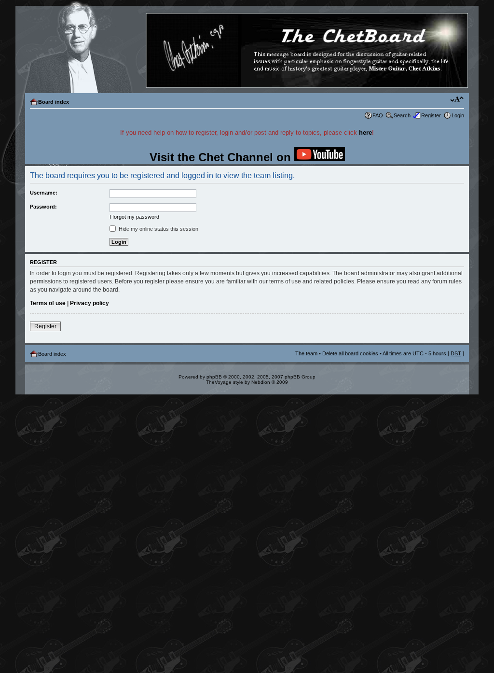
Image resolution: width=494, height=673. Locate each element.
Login (458, 115)
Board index (53, 102)
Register (431, 115)
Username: (43, 193)
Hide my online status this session (157, 229)
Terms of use (48, 303)
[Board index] (246, 51)
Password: (43, 207)
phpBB (214, 376)
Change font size (457, 100)
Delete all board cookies (350, 353)
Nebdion (260, 382)
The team (306, 353)
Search (402, 115)
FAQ (377, 115)
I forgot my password (134, 217)
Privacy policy (89, 303)
